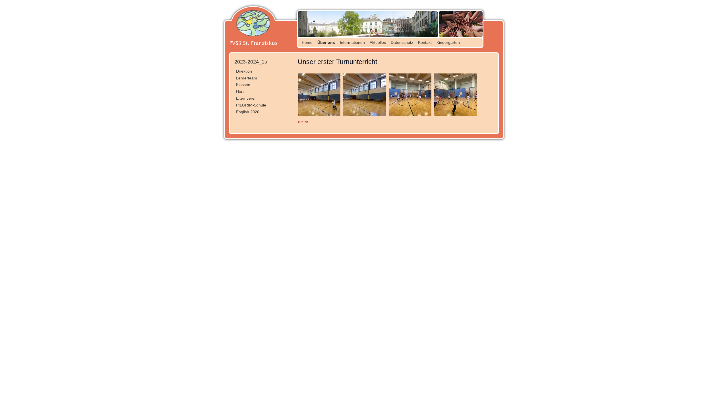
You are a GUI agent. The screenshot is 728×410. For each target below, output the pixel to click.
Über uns (326, 42)
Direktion (244, 71)
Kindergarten (448, 42)
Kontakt (425, 42)
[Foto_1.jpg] (455, 115)
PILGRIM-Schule (251, 105)
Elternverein (247, 98)
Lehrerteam (246, 78)
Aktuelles (378, 42)
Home (307, 42)
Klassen (243, 84)
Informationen (352, 42)
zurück (303, 122)
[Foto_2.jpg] (410, 115)
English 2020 (247, 112)
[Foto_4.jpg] (319, 115)
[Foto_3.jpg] (364, 115)
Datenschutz (402, 42)
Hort (240, 91)
